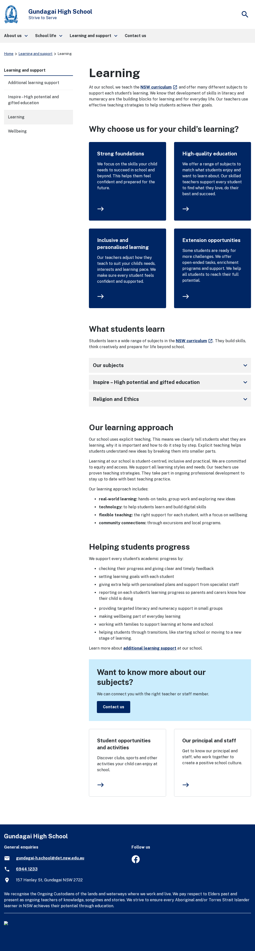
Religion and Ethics (171, 399)
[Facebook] (135, 861)
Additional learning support (33, 82)
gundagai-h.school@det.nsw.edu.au (50, 858)
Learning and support (35, 54)
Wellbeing (17, 131)
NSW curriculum (159, 87)
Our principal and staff (209, 741)
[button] (15, 36)
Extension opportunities (211, 240)
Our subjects (171, 365)
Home (8, 54)
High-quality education (209, 154)
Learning (16, 117)
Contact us (113, 707)
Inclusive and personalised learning (123, 243)
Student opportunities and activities (124, 744)
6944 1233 (27, 869)
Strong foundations (120, 154)
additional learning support (149, 648)
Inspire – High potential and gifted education (171, 382)
